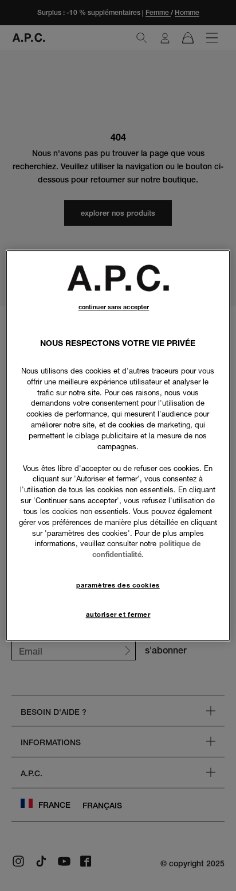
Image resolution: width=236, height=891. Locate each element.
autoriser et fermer (118, 614)
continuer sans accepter (113, 307)
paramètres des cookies (118, 585)
